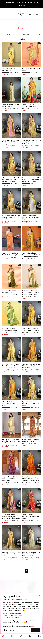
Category (11, 638)
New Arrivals (20, 638)
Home (3, 638)
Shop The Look (30, 638)
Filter (9, 34)
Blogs (40, 638)
